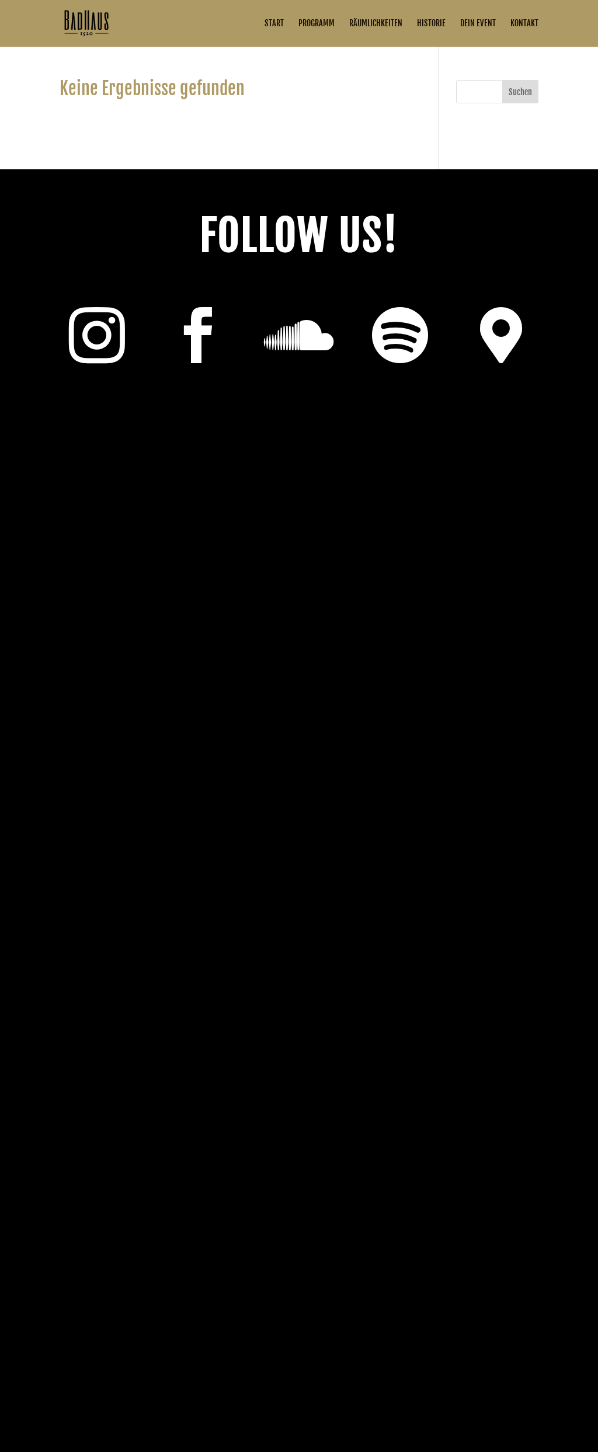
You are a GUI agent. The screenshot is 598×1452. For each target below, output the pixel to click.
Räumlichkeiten (375, 23)
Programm (316, 23)
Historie (431, 23)
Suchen (520, 92)
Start (274, 23)
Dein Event (478, 23)
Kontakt (524, 23)
